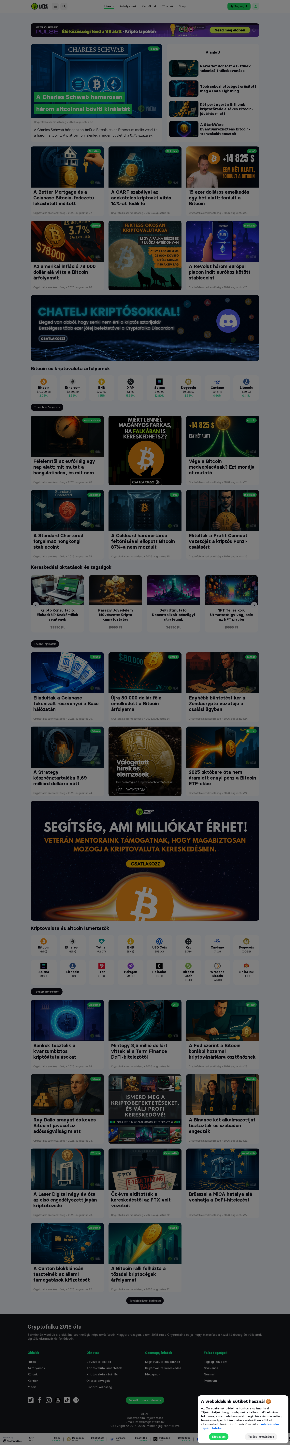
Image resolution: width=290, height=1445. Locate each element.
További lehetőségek (261, 1436)
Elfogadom (218, 1436)
